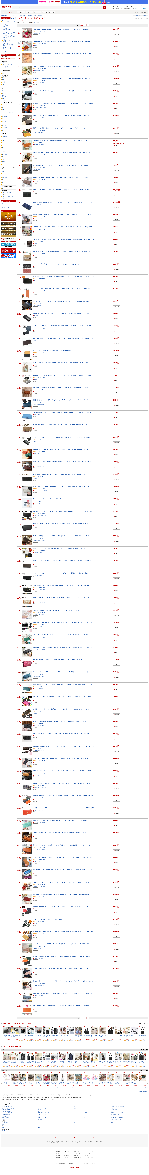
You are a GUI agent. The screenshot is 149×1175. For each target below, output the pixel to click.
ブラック (4, 140)
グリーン (4, 145)
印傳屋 (3, 161)
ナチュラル (4, 111)
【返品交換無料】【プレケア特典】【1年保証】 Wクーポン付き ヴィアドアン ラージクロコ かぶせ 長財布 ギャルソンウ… (63, 869)
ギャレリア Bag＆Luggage (38, 132)
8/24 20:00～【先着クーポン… (102, 1083)
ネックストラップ (7, 40)
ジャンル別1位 (52, 12)
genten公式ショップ (37, 391)
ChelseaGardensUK (37, 280)
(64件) (80, 1066)
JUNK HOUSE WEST (37, 204)
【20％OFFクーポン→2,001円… (110, 1083)
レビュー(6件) (41, 538)
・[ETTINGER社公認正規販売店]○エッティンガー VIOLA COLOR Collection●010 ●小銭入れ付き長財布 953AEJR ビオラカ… (63, 239)
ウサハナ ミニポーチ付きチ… (86, 1083)
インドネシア (5, 86)
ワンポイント (5, 93)
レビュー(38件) (41, 983)
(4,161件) (56, 1066)
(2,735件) (136, 1066)
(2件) (24, 1040)
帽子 (4, 26)
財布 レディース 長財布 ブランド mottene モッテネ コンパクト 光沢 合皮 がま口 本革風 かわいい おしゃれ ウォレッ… (62, 177)
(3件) (64, 1087)
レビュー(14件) (41, 550)
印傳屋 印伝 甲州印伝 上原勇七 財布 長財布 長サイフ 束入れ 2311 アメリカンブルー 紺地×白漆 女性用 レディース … (61, 783)
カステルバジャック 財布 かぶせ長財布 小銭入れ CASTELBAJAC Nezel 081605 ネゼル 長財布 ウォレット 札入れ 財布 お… (63, 696)
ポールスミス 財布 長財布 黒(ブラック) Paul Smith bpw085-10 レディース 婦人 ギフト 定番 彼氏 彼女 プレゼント (60, 523)
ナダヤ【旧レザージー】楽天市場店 (40, 58)
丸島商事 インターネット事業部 (40, 787)
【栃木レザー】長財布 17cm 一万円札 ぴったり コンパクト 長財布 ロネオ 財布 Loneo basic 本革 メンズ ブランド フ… (61, 400)
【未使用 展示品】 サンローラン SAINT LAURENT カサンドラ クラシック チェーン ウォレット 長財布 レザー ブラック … (63, 189)
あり (3, 72)
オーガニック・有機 (6, 192)
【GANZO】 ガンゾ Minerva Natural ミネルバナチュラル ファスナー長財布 (52, 350)
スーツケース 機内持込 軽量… (38, 1062)
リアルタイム (44, 12)
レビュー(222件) (41, 847)
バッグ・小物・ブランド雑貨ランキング (31, 18)
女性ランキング (37, 12)
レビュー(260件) (41, 105)
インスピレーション (37, 525)
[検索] (104, 7)
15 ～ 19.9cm (5, 121)
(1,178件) (144, 1087)
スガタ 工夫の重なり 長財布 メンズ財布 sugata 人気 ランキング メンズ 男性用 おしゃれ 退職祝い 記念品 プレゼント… (62, 721)
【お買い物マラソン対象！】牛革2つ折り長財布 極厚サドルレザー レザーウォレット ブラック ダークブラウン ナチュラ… (63, 461)
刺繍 (3, 98)
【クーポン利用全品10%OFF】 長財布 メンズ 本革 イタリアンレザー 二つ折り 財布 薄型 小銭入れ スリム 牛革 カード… (62, 165)
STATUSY (36, 639)
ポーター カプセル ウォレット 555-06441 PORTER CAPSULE (48, 919)
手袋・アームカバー (7, 37)
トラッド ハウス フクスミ (38, 243)
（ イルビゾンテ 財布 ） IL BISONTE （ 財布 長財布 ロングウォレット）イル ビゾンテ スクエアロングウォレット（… (62, 288)
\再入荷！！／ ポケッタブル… (102, 1062)
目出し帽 (5, 28)
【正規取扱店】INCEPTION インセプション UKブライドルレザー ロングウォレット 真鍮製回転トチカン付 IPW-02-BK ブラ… (64, 313)
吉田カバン (4, 158)
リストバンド (6, 43)
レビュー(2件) (41, 142)
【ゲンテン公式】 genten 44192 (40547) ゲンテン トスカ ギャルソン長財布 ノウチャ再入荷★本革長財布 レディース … (62, 387)
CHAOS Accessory (37, 315)
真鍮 (3, 171)
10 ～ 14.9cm (5, 118)
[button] (114, 7)
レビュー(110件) (41, 80)
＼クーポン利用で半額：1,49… (54, 1083)
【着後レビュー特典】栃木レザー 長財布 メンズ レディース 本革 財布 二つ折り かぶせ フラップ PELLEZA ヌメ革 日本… (62, 770)
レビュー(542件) (41, 155)
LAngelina (36, 266)
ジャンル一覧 (135, 12)
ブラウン (4, 142)
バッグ (4, 24)
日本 (3, 79)
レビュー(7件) (41, 352)
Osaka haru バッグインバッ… (70, 1036)
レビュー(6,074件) (42, 31)
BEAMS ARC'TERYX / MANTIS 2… (142, 1036)
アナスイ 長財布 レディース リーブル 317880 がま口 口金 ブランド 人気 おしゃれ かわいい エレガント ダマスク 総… (61, 597)
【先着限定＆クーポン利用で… (62, 1062)
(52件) (24, 1066)
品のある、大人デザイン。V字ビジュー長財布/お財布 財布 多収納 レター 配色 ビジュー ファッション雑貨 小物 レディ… (62, 251)
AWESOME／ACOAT (38, 552)
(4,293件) (32, 1066)
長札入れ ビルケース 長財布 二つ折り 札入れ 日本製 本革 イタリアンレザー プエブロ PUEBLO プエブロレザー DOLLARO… (63, 857)
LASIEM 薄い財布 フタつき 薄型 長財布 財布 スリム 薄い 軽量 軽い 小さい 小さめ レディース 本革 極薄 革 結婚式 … (61, 944)
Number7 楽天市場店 (37, 305)
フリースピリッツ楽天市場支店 (39, 725)
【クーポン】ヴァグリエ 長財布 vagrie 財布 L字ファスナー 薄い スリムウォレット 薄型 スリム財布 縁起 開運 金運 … (61, 486)
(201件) (80, 1040)
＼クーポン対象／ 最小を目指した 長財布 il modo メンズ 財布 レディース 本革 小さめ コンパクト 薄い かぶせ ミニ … (61, 758)
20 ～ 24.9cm (5, 120)
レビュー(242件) (41, 290)
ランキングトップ (21, 12)
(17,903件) (40, 1066)
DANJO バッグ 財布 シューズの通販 (40, 490)
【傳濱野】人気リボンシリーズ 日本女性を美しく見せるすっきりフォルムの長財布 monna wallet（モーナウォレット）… (63, 449)
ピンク (3, 144)
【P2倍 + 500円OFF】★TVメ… (30, 1062)
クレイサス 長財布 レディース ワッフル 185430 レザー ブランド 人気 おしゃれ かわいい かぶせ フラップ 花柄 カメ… (61, 968)
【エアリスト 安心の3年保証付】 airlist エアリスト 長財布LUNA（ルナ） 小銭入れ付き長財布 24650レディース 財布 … (62, 672)
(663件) (128, 1087)
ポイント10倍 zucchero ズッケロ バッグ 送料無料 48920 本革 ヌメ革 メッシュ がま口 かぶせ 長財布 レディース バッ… (61, 140)
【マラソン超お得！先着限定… (94, 1062)
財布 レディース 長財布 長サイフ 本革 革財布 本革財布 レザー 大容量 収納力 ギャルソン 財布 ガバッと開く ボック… (61, 66)
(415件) (72, 1087)
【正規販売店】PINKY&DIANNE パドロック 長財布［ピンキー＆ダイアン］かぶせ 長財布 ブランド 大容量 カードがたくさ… (63, 981)
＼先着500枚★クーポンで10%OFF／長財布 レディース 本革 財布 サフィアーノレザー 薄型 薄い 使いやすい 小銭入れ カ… (63, 41)
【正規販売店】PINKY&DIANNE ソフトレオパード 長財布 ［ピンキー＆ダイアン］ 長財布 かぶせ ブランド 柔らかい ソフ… (63, 746)
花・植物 (4, 96)
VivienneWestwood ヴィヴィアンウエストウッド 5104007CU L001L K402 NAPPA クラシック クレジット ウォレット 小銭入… (63, 412)
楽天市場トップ (4, 15)
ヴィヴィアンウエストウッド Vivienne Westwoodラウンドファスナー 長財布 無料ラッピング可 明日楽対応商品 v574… (63, 338)
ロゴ (3, 91)
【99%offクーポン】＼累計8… (14, 1083)
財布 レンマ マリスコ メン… (142, 1083)
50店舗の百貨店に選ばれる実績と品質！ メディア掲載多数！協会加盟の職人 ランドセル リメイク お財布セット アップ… (63, 29)
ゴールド (4, 173)
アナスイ (4, 159)
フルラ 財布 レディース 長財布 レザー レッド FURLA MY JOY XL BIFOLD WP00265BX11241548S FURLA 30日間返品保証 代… (64, 808)
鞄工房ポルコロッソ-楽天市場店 (39, 540)
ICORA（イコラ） (37, 503)
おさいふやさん (37, 861)
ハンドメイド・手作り (7, 188)
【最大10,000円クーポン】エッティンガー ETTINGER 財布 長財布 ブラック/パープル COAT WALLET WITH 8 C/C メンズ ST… (64, 276)
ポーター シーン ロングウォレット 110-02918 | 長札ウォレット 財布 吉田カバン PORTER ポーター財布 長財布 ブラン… (62, 437)
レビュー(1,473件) (42, 43)
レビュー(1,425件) (42, 56)
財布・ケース (6, 25)
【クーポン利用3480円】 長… (102, 1036)
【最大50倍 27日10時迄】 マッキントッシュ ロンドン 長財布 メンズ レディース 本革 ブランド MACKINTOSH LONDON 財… (63, 795)
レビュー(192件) (41, 946)
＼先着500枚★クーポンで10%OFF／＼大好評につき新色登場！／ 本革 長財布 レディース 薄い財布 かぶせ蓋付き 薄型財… (63, 227)
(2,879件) (56, 1087)
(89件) (40, 1087)
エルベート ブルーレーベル (39, 614)
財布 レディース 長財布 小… (78, 1083)
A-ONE (35, 923)
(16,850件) (32, 1040)
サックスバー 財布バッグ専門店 (39, 575)
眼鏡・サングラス (7, 29)
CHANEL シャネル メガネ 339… (134, 1036)
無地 (3, 90)
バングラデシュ (5, 81)
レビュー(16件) (41, 451)
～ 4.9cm (4, 134)
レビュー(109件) (41, 179)
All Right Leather (37, 169)
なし (3, 73)
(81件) (56, 1040)
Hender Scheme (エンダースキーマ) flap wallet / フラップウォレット (49, 498)
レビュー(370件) (41, 773)
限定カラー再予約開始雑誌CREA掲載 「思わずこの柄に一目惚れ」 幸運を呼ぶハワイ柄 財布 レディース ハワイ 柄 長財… (62, 53)
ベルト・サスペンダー (8, 44)
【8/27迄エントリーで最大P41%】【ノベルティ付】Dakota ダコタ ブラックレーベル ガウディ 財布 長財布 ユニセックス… (63, 684)
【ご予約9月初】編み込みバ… (6, 1036)
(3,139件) (72, 1040)
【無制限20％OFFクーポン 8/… (126, 1062)
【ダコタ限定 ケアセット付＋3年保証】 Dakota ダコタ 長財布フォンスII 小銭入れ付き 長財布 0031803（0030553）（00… (62, 845)
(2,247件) (16, 1066)
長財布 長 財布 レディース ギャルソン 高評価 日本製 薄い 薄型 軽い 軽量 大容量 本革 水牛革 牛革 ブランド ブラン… (61, 362)
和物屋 (35, 713)
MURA (35, 45)
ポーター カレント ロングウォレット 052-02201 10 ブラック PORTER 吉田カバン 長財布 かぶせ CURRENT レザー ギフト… (63, 325)
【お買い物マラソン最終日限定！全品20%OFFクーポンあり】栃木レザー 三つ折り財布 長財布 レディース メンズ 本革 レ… (63, 103)
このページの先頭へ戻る (142, 1091)
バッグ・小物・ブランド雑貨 (25, 15)
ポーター (4, 156)
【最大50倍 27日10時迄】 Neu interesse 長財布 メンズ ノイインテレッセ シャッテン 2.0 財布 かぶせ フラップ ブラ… (61, 906)
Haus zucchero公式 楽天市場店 (39, 70)
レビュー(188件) (41, 253)
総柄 (3, 95)
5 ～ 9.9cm (4, 116)
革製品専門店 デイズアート (39, 466)
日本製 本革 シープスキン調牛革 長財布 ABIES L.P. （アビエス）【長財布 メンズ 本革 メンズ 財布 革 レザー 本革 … (61, 115)
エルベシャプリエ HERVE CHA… (110, 1036)
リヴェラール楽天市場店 (38, 810)
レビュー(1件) (41, 426)
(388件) (136, 1087)
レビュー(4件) (41, 402)
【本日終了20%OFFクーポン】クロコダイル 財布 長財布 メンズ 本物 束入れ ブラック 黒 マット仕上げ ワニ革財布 (61, 733)
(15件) (112, 1040)
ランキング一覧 (5, 207)
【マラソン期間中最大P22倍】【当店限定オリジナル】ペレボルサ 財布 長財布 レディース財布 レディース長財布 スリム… (63, 1005)
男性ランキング (29, 12)
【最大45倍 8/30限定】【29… (46, 1036)
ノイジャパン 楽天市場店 (39, 82)
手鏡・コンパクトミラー (8, 45)
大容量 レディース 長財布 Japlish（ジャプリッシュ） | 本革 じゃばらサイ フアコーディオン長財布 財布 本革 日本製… (62, 882)
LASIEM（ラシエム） (38, 948)
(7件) (64, 1040)
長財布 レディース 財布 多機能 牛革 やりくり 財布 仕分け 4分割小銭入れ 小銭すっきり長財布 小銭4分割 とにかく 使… (62, 152)
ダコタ (3, 153)
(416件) (104, 1040)
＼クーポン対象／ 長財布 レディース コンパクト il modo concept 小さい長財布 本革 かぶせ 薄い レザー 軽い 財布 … (61, 634)
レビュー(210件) (41, 130)
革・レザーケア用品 (7, 47)
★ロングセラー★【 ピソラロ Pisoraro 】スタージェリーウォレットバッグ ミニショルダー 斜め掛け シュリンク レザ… (62, 375)
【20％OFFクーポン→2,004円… (134, 1083)
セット (4, 50)
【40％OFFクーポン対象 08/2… (22, 1062)
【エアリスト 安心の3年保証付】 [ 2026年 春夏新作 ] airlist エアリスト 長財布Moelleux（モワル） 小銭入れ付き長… (61, 820)
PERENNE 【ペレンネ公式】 (39, 144)
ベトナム (4, 82)
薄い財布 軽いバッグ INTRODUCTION (41, 365)
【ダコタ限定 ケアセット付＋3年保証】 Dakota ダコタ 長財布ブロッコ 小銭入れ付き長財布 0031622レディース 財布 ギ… (62, 647)
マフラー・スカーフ (7, 33)
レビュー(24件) (41, 167)
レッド (3, 147)
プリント (4, 100)
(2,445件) (64, 1066)
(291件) (40, 1040)
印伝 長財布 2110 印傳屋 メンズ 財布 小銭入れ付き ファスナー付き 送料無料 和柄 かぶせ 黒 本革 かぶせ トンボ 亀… (61, 709)
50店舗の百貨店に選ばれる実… (46, 1083)
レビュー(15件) (41, 1008)
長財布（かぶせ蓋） (38, 15)
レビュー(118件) (41, 612)
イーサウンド (36, 775)
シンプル (4, 106)
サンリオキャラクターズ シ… (6, 1083)
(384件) (104, 1087)
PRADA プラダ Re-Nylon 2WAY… (86, 1036)
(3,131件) (48, 1066)
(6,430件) (80, 1087)
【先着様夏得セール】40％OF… (30, 1036)
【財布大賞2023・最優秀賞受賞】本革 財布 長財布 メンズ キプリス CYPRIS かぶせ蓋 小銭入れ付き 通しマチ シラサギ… (62, 78)
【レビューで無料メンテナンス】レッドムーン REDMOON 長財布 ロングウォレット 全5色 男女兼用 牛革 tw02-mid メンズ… (63, 931)
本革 (3, 62)
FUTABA (35, 330)
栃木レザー (4, 154)
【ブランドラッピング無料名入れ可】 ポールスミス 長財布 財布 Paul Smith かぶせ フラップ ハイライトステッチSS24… (62, 511)
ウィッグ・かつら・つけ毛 (9, 36)
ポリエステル (5, 66)
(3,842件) (144, 1066)
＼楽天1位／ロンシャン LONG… (38, 1036)
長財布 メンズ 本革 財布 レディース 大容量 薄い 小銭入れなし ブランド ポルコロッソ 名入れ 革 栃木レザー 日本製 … (61, 536)
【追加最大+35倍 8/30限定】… (54, 1036)
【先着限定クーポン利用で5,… (134, 1062)
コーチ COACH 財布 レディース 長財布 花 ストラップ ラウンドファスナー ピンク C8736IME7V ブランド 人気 (60, 424)
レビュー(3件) (41, 241)
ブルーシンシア (5, 164)
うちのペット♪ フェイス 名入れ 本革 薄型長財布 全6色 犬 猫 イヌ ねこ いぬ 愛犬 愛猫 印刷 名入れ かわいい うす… (61, 548)
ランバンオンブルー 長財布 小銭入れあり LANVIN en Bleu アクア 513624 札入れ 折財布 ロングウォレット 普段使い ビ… (62, 91)
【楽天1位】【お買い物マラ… (78, 1062)
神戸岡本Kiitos (36, 181)
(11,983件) (24, 1087)
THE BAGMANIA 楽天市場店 (39, 626)
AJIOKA (35, 354)
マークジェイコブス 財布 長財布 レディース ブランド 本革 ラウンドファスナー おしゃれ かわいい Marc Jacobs (60, 264)
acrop (35, 340)
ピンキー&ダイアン (6, 163)
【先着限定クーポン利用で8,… (142, 1062)
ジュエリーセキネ (37, 414)
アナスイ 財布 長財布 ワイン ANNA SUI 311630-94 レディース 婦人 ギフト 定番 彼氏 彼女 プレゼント (57, 659)
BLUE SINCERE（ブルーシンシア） (40, 218)
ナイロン (4, 67)
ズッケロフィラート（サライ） (8, 197)
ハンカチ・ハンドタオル (8, 35)
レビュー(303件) (41, 216)
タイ (3, 84)
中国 (3, 77)
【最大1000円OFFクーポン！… (62, 1083)
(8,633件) (96, 1040)
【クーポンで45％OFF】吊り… (86, 1062)
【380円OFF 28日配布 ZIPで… (94, 1036)
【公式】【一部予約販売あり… (118, 1062)
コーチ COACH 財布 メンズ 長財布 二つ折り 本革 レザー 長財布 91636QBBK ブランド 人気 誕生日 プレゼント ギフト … (62, 474)
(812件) (48, 1040)
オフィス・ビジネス (6, 107)
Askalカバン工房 (37, 33)
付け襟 (4, 41)
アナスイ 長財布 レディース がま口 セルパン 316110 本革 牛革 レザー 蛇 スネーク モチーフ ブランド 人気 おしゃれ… (61, 585)
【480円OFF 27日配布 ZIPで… (6, 1062)
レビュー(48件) (41, 377)
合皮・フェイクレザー (7, 64)
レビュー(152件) (41, 760)
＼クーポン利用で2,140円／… (22, 1083)
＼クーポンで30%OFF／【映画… (126, 1083)
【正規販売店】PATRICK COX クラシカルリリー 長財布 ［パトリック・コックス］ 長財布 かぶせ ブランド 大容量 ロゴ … (63, 993)
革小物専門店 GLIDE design (39, 404)
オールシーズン (5, 177)
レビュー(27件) (41, 513)
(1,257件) (128, 1066)
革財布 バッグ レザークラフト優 (40, 107)
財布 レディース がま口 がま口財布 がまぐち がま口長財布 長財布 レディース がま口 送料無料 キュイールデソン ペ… (62, 832)
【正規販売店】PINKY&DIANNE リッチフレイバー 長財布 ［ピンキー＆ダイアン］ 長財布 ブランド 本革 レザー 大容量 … (63, 622)
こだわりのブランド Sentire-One (39, 649)
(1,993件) (16, 1087)
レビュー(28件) (41, 117)
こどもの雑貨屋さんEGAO (38, 93)
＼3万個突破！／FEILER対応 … (126, 1036)
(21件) (120, 1066)
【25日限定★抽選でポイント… (54, 1062)
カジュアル (4, 104)
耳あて (4, 39)
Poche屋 (35, 379)
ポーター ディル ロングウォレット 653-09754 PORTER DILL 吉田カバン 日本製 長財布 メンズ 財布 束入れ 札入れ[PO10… (63, 573)
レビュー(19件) (41, 278)
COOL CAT (36, 441)
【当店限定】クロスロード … (38, 1083)
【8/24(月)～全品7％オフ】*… (78, 1036)
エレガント (4, 109)
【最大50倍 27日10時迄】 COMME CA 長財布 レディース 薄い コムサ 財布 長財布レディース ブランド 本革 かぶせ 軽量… (63, 956)
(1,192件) (96, 1066)
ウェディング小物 (7, 48)
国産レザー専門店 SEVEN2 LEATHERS (41, 935)
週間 (35, 22)
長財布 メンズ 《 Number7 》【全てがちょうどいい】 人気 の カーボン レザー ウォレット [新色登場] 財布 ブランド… (62, 301)
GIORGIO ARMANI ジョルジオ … (118, 1036)
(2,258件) (128, 1040)
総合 (3, 20)
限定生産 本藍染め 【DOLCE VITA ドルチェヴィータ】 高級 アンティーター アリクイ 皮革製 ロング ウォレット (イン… (62, 202)
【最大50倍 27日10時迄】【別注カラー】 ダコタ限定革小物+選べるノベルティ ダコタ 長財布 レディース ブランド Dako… (62, 128)
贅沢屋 (35, 478)
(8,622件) (8, 1066)
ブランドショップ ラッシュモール (40, 515)
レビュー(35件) (41, 637)
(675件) (88, 1066)
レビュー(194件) (41, 229)
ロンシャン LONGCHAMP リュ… (22, 1036)
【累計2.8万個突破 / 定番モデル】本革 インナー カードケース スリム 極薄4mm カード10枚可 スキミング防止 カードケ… (62, 214)
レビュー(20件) (41, 488)
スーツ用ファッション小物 (9, 32)
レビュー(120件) (41, 884)
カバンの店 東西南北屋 (38, 688)
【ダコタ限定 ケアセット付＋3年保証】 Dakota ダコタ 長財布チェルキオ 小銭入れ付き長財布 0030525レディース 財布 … (62, 894)
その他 (4, 51)
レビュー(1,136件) (42, 68)
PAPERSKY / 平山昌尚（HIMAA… (118, 1083)
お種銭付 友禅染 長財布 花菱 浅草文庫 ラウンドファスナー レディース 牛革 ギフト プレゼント (56, 610)
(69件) (72, 1066)
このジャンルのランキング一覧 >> (140, 15)
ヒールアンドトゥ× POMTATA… (30, 1083)
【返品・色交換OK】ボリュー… (62, 1036)
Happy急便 (36, 255)
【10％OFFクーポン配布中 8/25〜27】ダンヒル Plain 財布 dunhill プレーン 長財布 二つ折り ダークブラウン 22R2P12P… (62, 560)
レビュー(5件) (41, 464)
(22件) (120, 1087)
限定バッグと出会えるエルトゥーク (40, 453)
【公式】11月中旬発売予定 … (14, 1036)
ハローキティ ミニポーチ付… (94, 1083)
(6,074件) (48, 1087)
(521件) (112, 1087)
